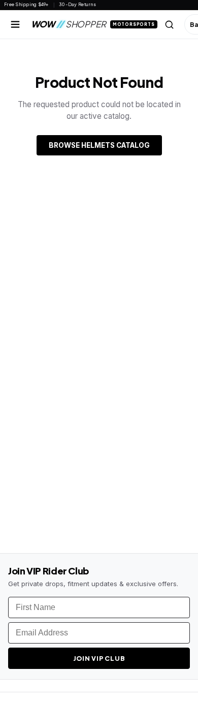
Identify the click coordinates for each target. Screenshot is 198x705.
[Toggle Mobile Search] (169, 24)
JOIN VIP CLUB (99, 658)
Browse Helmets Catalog (99, 145)
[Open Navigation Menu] (15, 24)
